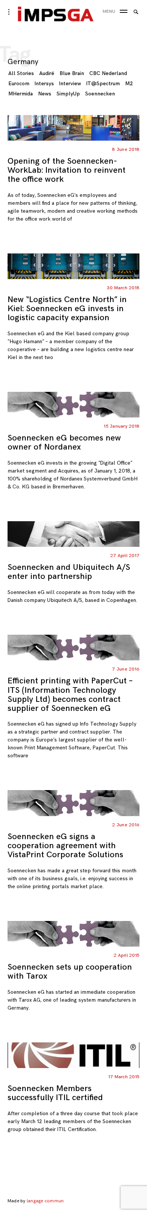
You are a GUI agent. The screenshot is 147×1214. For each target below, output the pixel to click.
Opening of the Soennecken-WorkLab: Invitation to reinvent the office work (67, 170)
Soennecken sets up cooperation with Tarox (70, 971)
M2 (129, 83)
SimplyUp (68, 94)
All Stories (21, 73)
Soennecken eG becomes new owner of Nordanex (64, 442)
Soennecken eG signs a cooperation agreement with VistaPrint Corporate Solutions (65, 846)
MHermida (20, 94)
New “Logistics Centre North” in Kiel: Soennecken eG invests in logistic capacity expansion (67, 309)
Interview (70, 83)
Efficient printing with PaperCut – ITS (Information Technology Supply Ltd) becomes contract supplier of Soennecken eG (70, 695)
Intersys (44, 83)
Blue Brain (72, 73)
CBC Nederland (108, 73)
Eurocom (18, 83)
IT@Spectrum (103, 83)
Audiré (46, 73)
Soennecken (100, 94)
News (44, 94)
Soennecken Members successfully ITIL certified (55, 1093)
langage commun (45, 1201)
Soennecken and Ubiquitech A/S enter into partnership (69, 572)
